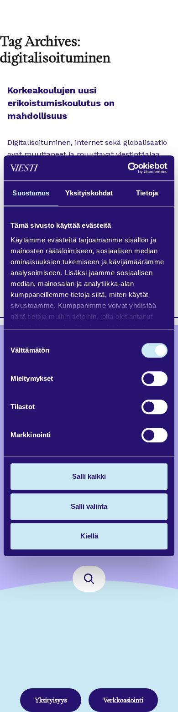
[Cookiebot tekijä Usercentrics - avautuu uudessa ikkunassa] (128, 168)
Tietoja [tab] (147, 193)
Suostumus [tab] (30, 193)
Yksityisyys (51, 700)
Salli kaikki (89, 476)
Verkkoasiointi (123, 700)
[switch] (154, 378)
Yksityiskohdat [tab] (89, 193)
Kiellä (89, 536)
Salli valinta (89, 506)
